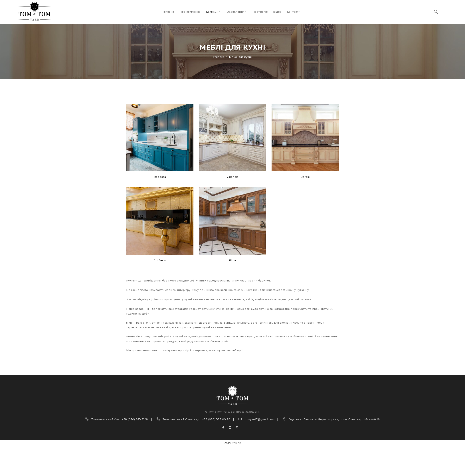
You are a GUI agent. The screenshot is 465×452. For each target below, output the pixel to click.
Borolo (305, 177)
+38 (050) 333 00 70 (216, 419)
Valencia (232, 177)
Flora (232, 260)
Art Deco (160, 260)
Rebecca (160, 177)
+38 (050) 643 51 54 (135, 419)
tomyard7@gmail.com (259, 419)
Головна (219, 57)
